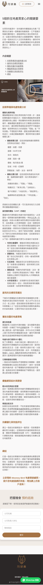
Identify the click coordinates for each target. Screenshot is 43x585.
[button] (39, 4)
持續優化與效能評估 (15, 71)
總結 (9, 74)
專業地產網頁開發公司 (24, 409)
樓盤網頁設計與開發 (15, 69)
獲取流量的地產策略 (15, 66)
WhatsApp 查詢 (32, 580)
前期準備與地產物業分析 (17, 61)
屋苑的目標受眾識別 (15, 63)
